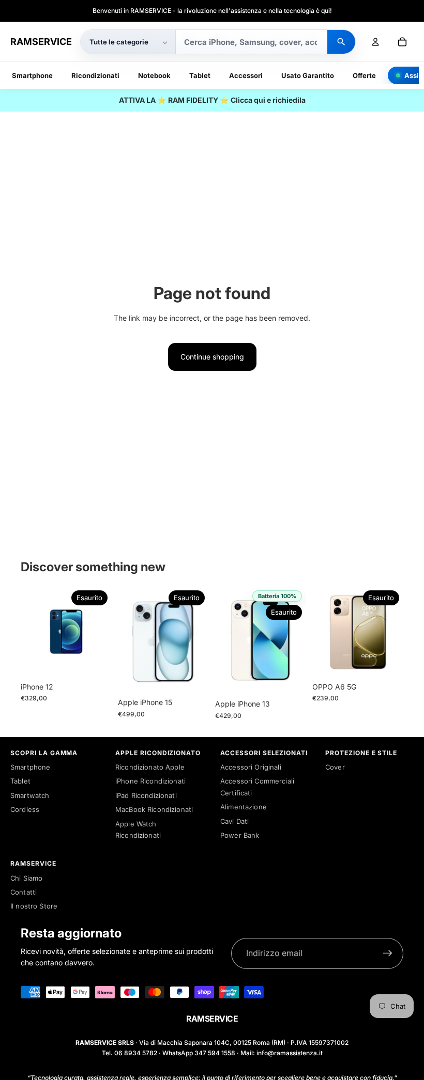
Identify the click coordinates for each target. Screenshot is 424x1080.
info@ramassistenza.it (289, 1053)
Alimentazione (243, 807)
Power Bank (239, 835)
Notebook (154, 75)
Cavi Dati (234, 821)
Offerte (364, 75)
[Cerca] (341, 41)
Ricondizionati (95, 75)
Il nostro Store (33, 906)
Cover (335, 767)
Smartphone (32, 75)
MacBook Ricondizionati (154, 809)
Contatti (23, 892)
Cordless (24, 809)
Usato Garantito (307, 75)
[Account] (375, 41)
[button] (128, 41)
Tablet (199, 75)
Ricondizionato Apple (150, 767)
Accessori (246, 75)
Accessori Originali (250, 767)
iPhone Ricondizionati (150, 781)
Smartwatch (29, 795)
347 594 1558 (214, 1053)
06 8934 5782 (135, 1053)
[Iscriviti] (388, 953)
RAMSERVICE (41, 41)
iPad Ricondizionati (146, 795)
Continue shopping (212, 356)
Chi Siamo (26, 878)
